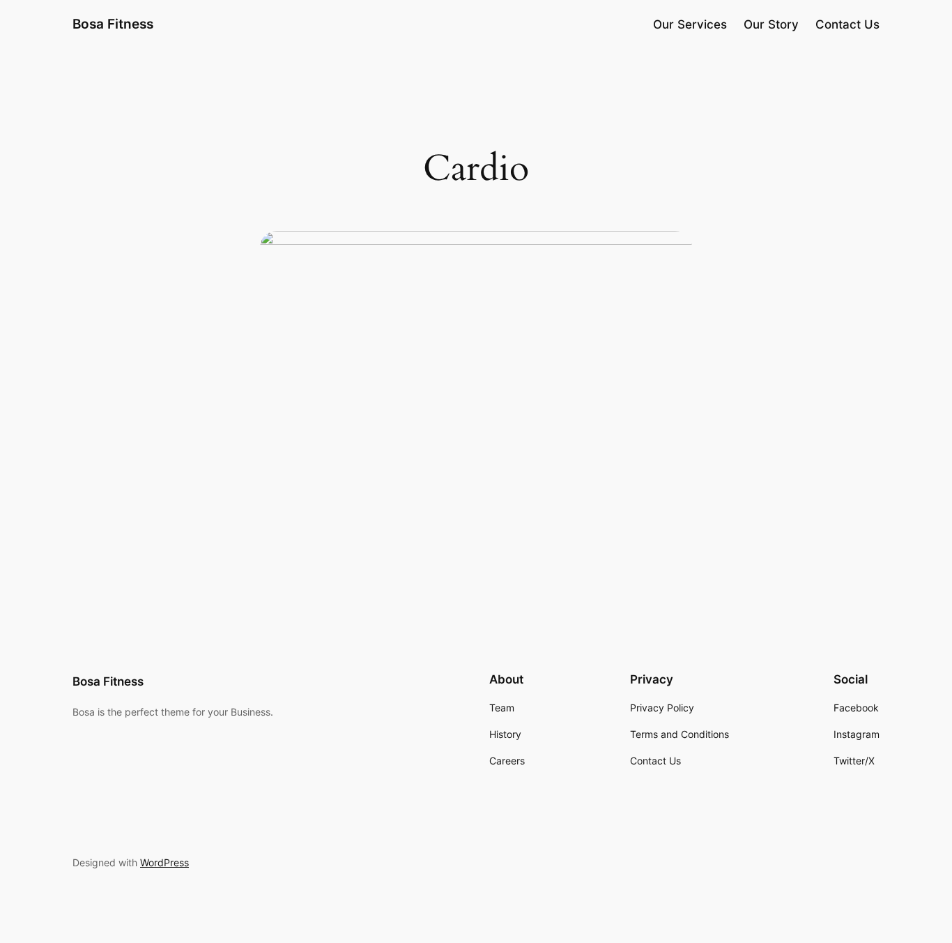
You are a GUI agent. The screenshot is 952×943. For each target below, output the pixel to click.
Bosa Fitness (112, 23)
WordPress (164, 862)
